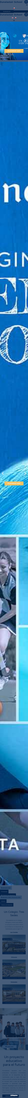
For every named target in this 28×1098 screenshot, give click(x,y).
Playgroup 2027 (14, 483)
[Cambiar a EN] (12, 17)
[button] (3, 41)
